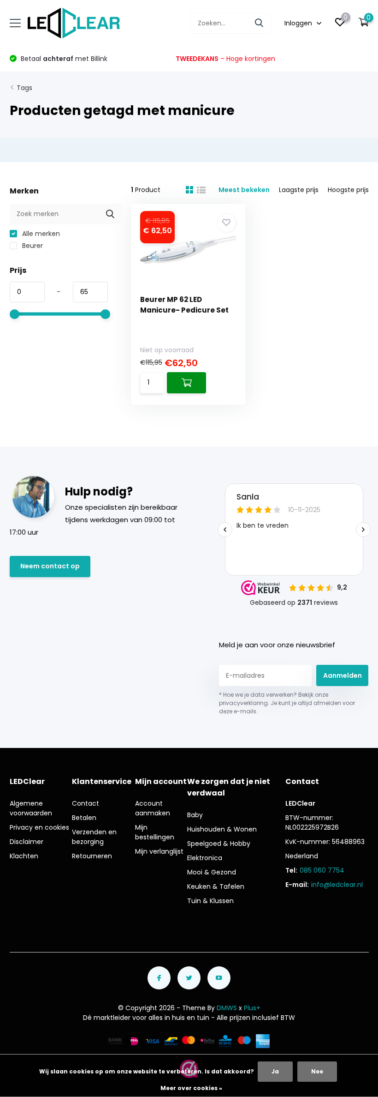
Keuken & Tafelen (215, 886)
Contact (85, 803)
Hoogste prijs (348, 189)
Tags (24, 87)
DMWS (227, 1008)
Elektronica (204, 857)
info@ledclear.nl (337, 884)
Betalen (84, 817)
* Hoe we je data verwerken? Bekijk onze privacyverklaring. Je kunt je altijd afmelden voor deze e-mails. (287, 703)
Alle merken (40, 233)
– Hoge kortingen (225, 58)
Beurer (31, 245)
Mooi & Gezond (211, 872)
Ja (275, 1071)
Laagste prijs (299, 189)
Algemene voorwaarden (31, 808)
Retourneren (92, 856)
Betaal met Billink (63, 58)
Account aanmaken (152, 808)
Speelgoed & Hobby (218, 843)
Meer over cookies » (191, 1088)
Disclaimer (26, 841)
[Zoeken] (259, 23)
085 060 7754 (322, 870)
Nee (317, 1071)
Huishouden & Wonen (222, 829)
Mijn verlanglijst (159, 851)
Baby (195, 815)
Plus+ (252, 1008)
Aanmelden (342, 675)
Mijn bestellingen (154, 832)
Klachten (24, 856)
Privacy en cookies (39, 827)
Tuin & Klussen (210, 900)
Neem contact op (50, 566)
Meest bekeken (244, 189)
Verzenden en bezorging (94, 836)
